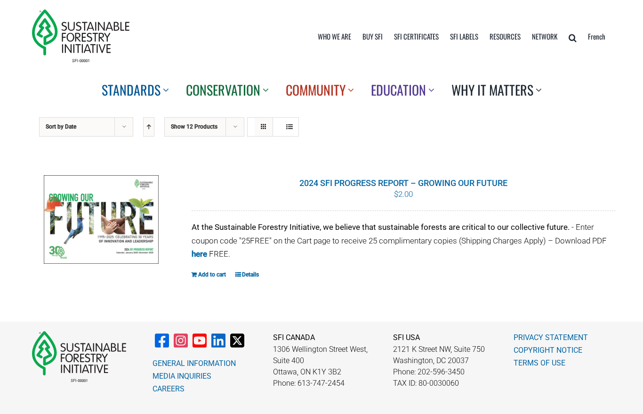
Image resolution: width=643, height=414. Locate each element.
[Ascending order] (148, 127)
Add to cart (212, 274)
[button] (572, 38)
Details (250, 274)
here (199, 254)
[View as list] (289, 127)
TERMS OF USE (539, 362)
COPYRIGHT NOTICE (548, 350)
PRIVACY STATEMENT (551, 337)
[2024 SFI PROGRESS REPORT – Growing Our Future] (101, 219)
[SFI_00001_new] (80, 13)
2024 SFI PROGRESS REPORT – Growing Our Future (403, 183)
